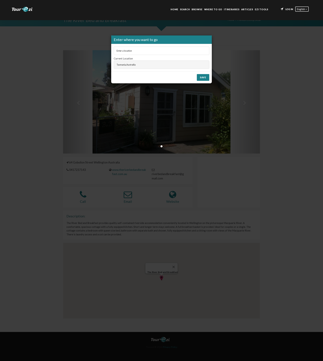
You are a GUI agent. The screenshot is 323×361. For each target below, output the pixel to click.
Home (174, 9)
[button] (302, 9)
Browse (197, 9)
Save (203, 77)
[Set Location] (282, 9)
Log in (289, 9)
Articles (247, 9)
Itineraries (232, 9)
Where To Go (213, 9)
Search (185, 9)
